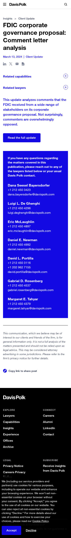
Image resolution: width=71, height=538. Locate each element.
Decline (31, 530)
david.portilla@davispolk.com (27, 272)
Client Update (26, 18)
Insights (8, 428)
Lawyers (9, 415)
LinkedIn (49, 428)
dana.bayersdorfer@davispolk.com (31, 194)
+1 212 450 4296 (19, 208)
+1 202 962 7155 (19, 267)
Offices (8, 440)
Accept (11, 530)
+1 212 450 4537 (19, 285)
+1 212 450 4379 (19, 304)
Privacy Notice (13, 466)
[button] (4, 4)
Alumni (48, 422)
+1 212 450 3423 (19, 190)
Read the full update (22, 137)
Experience (11, 434)
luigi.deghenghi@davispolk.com (29, 212)
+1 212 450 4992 (19, 244)
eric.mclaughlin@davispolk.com (29, 231)
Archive (8, 447)
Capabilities (11, 422)
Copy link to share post (23, 370)
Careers (48, 415)
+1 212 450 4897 (19, 226)
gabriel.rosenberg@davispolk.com (31, 290)
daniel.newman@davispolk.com (29, 249)
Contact (48, 434)
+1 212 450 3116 (19, 263)
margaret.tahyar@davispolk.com (29, 308)
